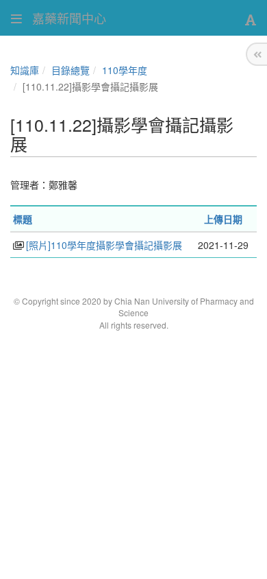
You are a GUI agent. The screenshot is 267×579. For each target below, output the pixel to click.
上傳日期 (223, 219)
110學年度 (124, 70)
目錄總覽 (70, 70)
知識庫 (24, 70)
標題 (22, 219)
